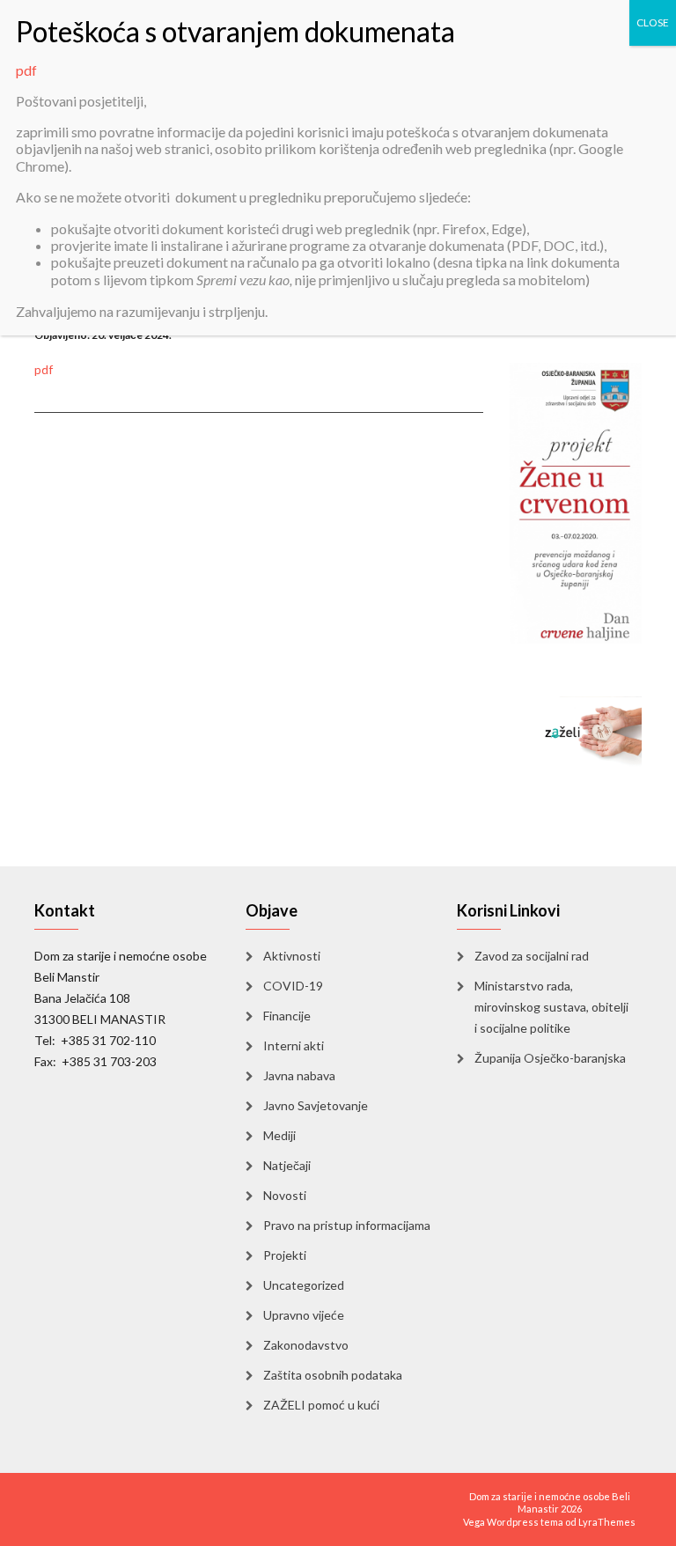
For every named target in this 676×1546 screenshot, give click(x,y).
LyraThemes (607, 1522)
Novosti (284, 1195)
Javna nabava (299, 1075)
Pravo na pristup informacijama (346, 1225)
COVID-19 (293, 985)
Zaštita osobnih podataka (332, 1374)
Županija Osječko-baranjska (550, 1057)
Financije (287, 1015)
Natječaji (287, 1165)
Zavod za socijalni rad (531, 955)
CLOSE (652, 22)
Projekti (284, 1255)
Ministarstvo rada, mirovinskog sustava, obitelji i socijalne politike (551, 1006)
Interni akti (293, 1045)
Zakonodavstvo (306, 1344)
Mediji (279, 1135)
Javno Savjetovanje (315, 1105)
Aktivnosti (291, 955)
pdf (43, 369)
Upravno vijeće (303, 1314)
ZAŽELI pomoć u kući (321, 1404)
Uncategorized (303, 1284)
